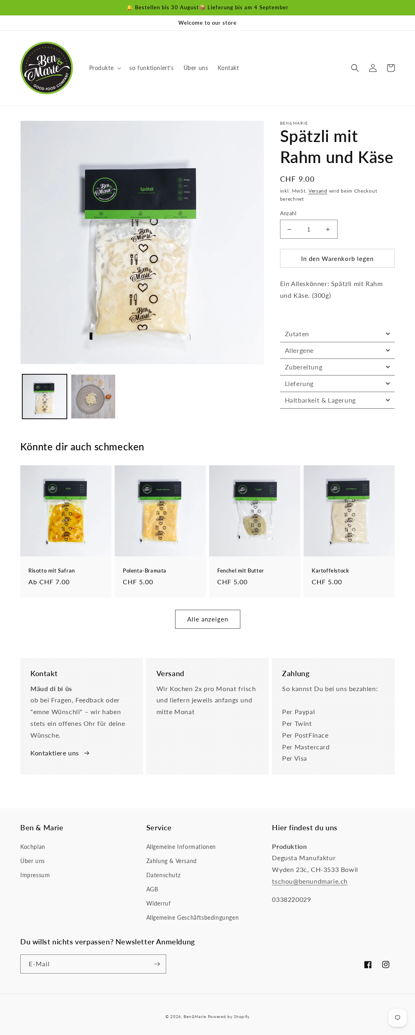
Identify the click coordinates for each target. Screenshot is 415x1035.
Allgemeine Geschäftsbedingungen (192, 917)
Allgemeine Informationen (181, 846)
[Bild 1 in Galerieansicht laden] (44, 396)
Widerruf (158, 903)
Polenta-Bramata (145, 570)
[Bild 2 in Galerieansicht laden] (93, 396)
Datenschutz (163, 875)
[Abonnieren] (157, 963)
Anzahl (288, 213)
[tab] (337, 334)
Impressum (35, 875)
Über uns (32, 860)
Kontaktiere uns (54, 753)
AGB (152, 889)
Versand (317, 191)
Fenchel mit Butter (240, 570)
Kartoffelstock (330, 570)
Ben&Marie (195, 1016)
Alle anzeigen (207, 619)
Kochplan (32, 846)
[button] (104, 67)
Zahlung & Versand (171, 860)
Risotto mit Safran (51, 570)
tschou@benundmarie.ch (310, 881)
